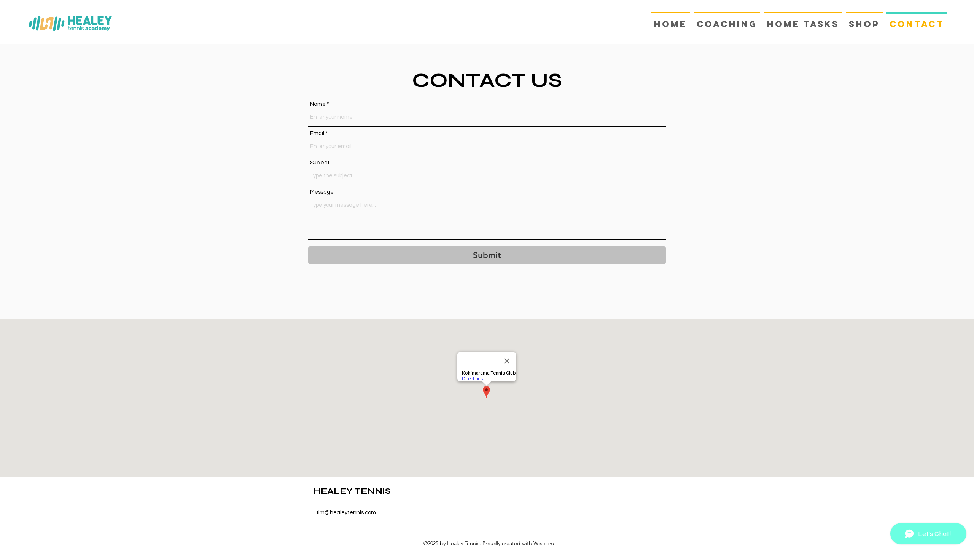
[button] (727, 20)
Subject (319, 163)
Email (317, 133)
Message (322, 192)
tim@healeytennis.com (346, 512)
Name (318, 104)
